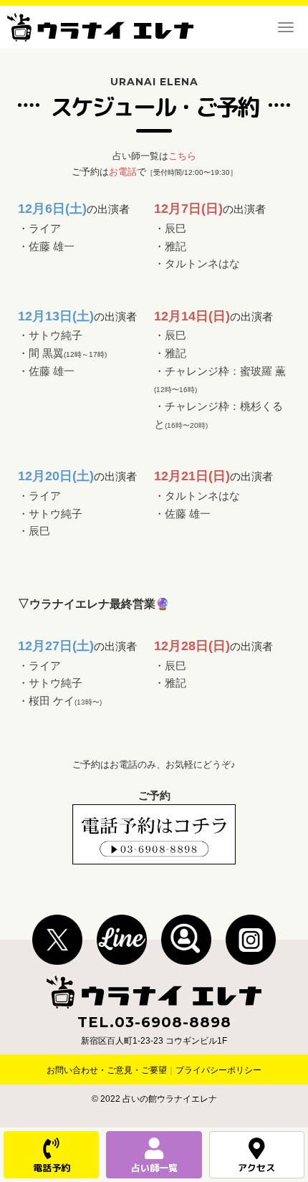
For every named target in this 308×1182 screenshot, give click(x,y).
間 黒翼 (46, 353)
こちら (182, 156)
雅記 (175, 246)
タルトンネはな (202, 264)
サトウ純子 (55, 335)
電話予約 (51, 1167)
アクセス (256, 1167)
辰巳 (175, 228)
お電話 (123, 171)
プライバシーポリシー (218, 1070)
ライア (45, 228)
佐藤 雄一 (51, 246)
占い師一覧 (154, 1167)
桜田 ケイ (65, 701)
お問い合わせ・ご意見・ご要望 (107, 1070)
